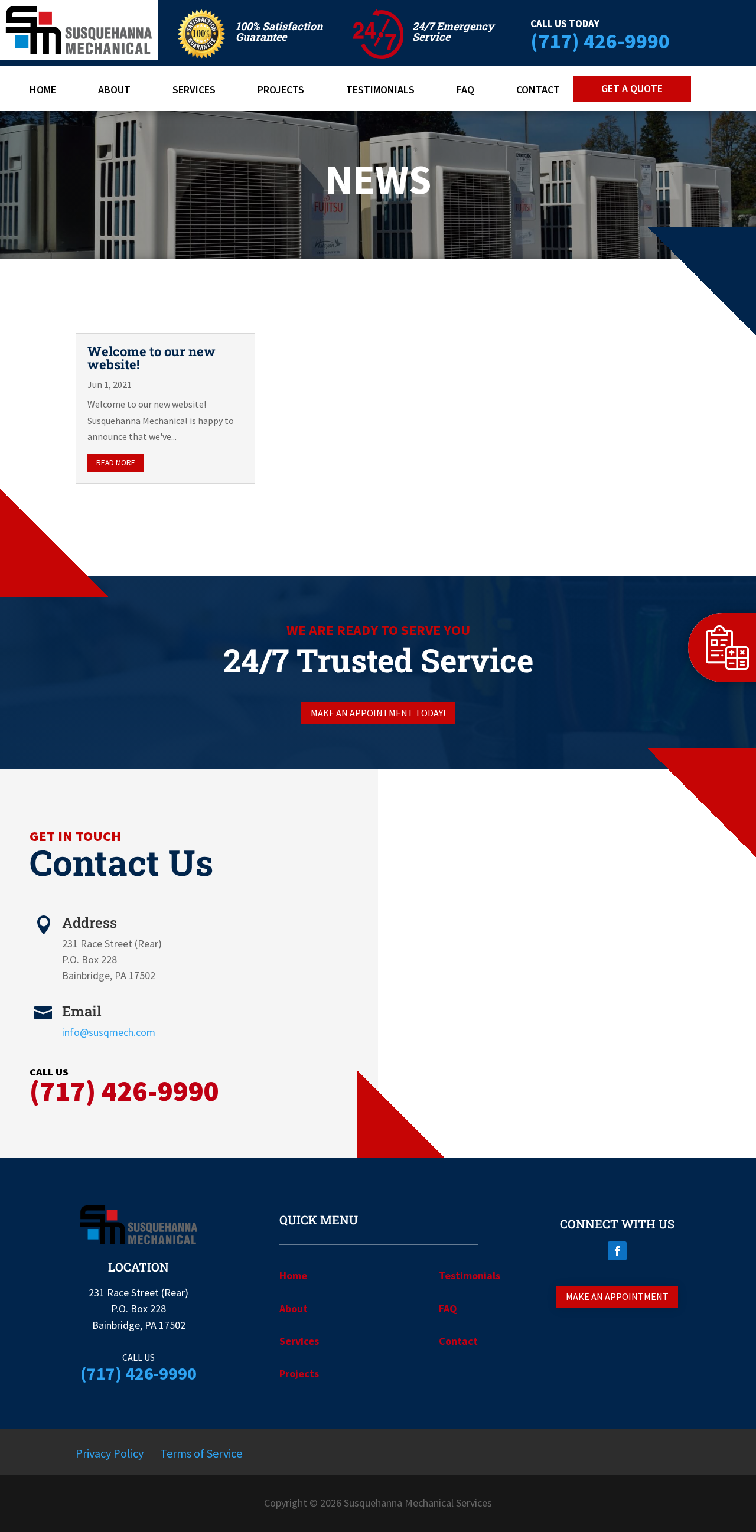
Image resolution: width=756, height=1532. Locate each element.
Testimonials (380, 91)
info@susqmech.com (108, 1032)
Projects (281, 91)
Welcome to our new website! (151, 358)
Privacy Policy (110, 1453)
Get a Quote (632, 88)
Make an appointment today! (378, 713)
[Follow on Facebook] (617, 1250)
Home (43, 91)
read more (115, 463)
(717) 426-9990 (600, 41)
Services (194, 91)
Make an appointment (617, 1296)
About (114, 91)
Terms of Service (201, 1453)
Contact (538, 91)
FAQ (465, 91)
